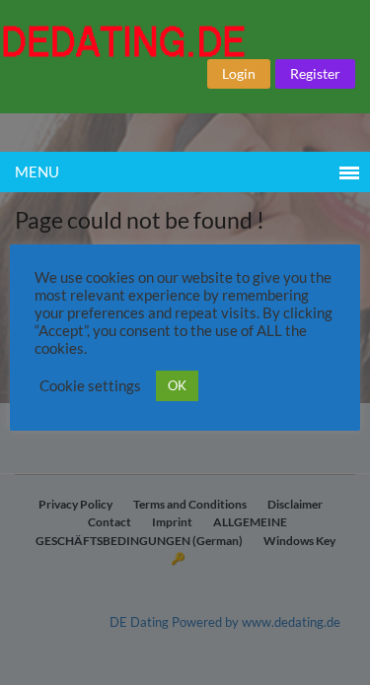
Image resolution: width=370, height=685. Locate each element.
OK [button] (177, 385)
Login (239, 73)
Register (315, 73)
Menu (37, 171)
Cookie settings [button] (90, 385)
